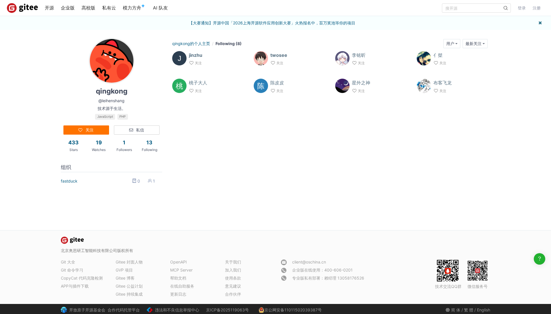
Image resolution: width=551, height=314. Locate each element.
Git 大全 (68, 261)
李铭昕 (359, 55)
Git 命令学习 (72, 270)
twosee (278, 55)
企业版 (68, 8)
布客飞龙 (442, 83)
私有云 (109, 8)
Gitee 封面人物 (129, 261)
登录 (522, 7)
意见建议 (233, 286)
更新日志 (178, 294)
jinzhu (195, 55)
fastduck (69, 181)
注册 (537, 7)
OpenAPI (178, 261)
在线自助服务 (182, 286)
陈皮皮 (277, 83)
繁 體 (468, 309)
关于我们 (233, 261)
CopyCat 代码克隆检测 (82, 278)
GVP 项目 (124, 270)
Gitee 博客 (125, 278)
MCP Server (181, 270)
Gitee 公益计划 (129, 286)
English (483, 309)
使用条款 (233, 278)
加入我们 (233, 270)
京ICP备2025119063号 (227, 309)
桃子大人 (198, 83)
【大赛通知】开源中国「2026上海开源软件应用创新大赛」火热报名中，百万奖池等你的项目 (272, 22)
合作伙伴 (233, 294)
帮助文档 (178, 278)
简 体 (455, 309)
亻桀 (438, 55)
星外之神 (361, 83)
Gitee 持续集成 (129, 294)
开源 (49, 8)
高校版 (88, 8)
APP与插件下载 (75, 286)
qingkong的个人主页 (191, 43)
